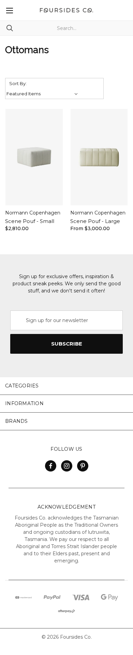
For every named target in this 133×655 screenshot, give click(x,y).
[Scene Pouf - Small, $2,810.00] (34, 157)
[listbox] (43, 94)
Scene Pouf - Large (95, 221)
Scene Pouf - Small (29, 221)
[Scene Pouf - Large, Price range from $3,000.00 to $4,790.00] (99, 157)
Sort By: (18, 83)
